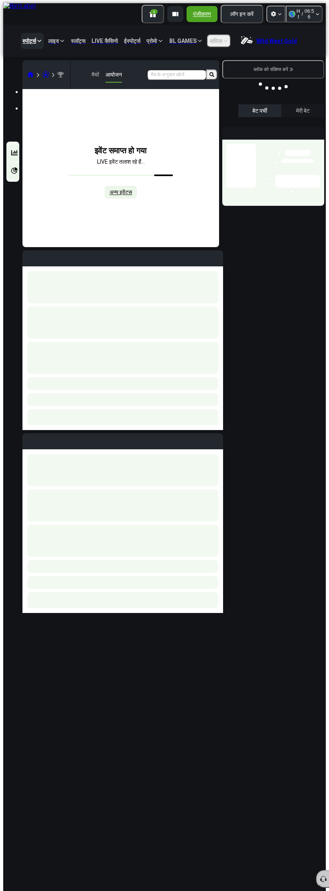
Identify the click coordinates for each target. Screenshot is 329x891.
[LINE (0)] (30, 75)
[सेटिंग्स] (275, 14)
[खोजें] (211, 74)
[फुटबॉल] (46, 75)
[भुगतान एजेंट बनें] (175, 14)
